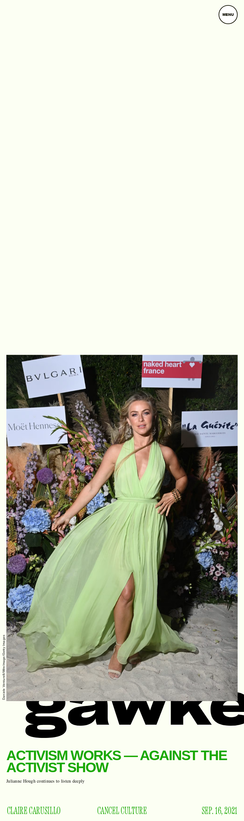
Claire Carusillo (34, 811)
